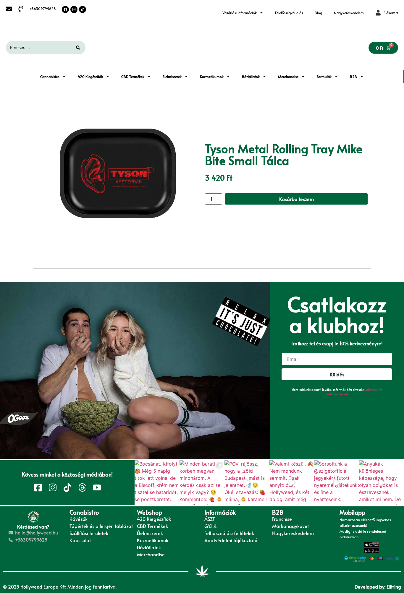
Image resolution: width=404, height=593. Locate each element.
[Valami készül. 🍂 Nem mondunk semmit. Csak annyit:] (291, 482)
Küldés (337, 374)
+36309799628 (43, 8)
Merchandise (288, 76)
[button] (387, 13)
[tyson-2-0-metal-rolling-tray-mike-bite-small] (117, 173)
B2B (353, 76)
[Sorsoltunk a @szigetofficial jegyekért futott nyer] (336, 482)
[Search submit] (78, 48)
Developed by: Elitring (378, 586)
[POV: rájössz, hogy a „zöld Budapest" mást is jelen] (246, 482)
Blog (318, 12)
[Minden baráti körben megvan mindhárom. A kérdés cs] (202, 482)
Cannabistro (49, 76)
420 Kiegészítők (90, 76)
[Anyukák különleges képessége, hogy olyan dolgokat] (381, 482)
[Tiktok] (82, 9)
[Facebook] (65, 9)
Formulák (324, 76)
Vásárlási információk (239, 12)
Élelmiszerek (172, 76)
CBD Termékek (132, 76)
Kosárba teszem (296, 199)
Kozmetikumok (212, 76)
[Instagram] (73, 9)
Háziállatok (251, 76)
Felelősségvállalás (289, 12)
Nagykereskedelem (349, 12)
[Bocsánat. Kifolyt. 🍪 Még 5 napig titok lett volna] (157, 482)
